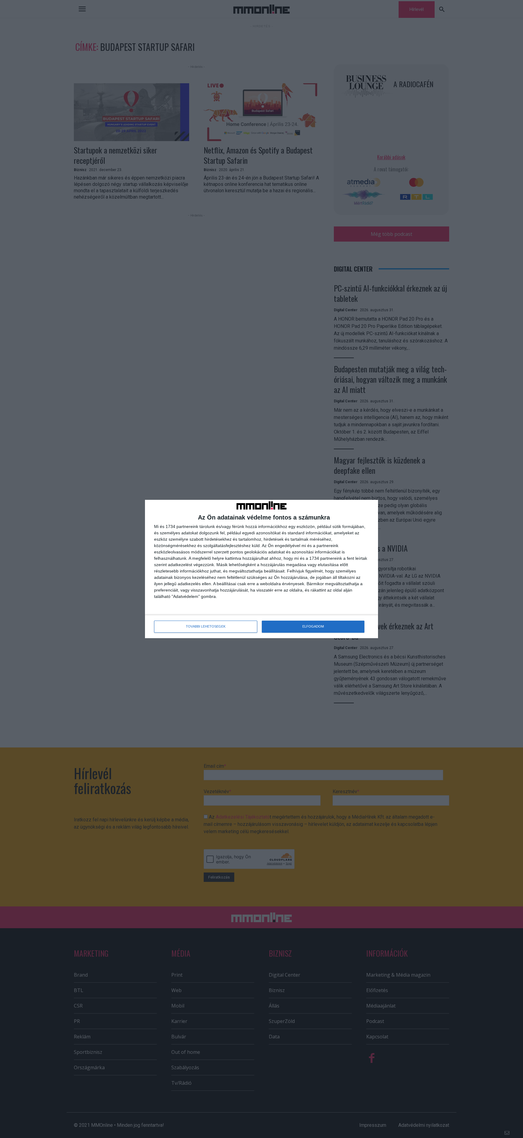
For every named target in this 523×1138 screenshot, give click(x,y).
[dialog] (261, 569)
